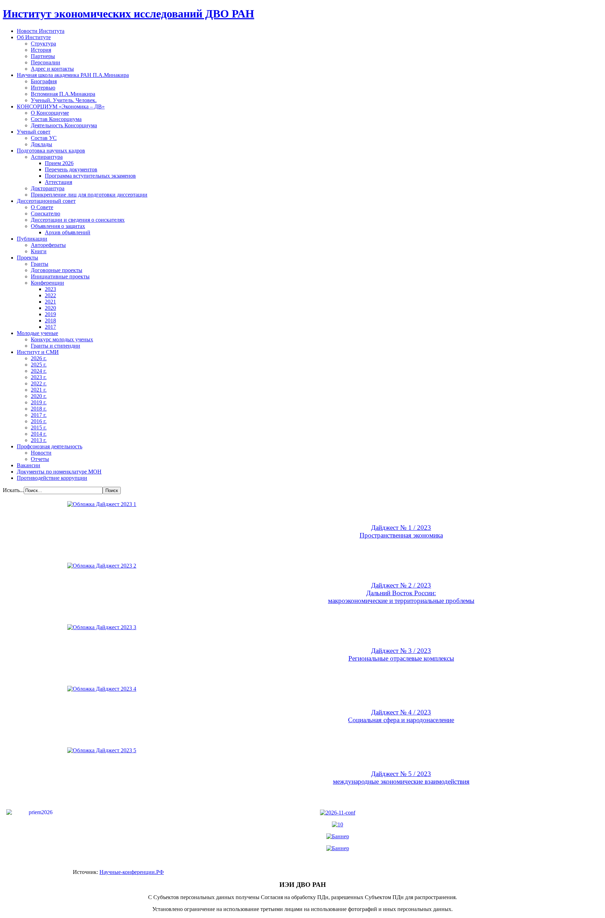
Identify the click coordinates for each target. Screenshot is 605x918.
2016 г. (39, 421)
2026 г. (39, 358)
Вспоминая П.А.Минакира (63, 94)
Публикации (32, 239)
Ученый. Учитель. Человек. (64, 100)
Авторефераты (48, 245)
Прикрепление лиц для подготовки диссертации (89, 195)
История (41, 50)
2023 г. (39, 377)
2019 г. (39, 402)
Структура (43, 44)
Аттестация (58, 182)
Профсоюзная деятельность (49, 446)
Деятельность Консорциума (64, 125)
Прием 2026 (59, 163)
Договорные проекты (56, 270)
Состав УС (44, 138)
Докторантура (47, 188)
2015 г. (39, 427)
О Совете (42, 207)
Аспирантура (47, 157)
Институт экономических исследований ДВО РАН (128, 13)
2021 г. (39, 390)
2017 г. (39, 415)
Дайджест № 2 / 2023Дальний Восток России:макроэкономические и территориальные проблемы (401, 593)
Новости (41, 453)
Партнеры (43, 56)
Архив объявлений (67, 232)
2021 (50, 302)
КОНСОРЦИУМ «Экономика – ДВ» (61, 106)
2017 (50, 327)
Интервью (43, 88)
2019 (50, 314)
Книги (39, 251)
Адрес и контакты (52, 69)
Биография (44, 81)
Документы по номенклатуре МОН (59, 472)
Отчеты (40, 459)
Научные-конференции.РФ (131, 872)
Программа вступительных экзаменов (90, 176)
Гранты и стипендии (55, 346)
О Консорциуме (50, 113)
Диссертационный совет (46, 201)
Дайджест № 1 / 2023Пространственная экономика (401, 531)
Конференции (47, 283)
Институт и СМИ (38, 352)
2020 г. (39, 396)
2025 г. (39, 365)
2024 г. (39, 371)
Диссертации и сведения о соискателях (78, 220)
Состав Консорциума (56, 119)
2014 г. (39, 434)
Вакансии (28, 465)
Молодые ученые (37, 333)
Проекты (27, 258)
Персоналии (45, 62)
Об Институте (34, 37)
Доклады (41, 144)
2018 (50, 320)
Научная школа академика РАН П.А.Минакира (73, 75)
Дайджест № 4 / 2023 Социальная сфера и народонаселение (401, 716)
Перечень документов (71, 169)
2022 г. (39, 383)
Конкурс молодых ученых (62, 339)
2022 (50, 295)
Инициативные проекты (60, 276)
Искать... (13, 490)
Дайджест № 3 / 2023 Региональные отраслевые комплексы (401, 654)
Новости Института (40, 31)
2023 (50, 289)
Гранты (39, 264)
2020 (50, 308)
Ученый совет (33, 132)
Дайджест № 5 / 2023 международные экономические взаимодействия (401, 777)
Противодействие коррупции (52, 478)
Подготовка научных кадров (51, 151)
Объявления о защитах (58, 226)
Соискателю (45, 213)
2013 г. (39, 440)
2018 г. (39, 409)
